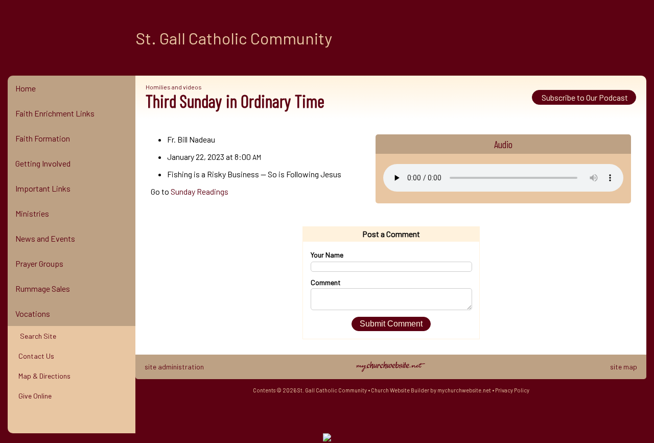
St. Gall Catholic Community (233, 38)
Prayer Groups (39, 263)
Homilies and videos (174, 86)
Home (25, 88)
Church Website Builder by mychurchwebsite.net (431, 390)
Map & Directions (43, 375)
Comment (326, 282)
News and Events (45, 238)
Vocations (32, 313)
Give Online (33, 395)
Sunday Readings (199, 191)
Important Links (43, 188)
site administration (174, 366)
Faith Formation (42, 138)
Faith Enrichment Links (55, 113)
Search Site (35, 336)
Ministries (32, 213)
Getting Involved (43, 163)
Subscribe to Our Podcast (584, 97)
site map (623, 366)
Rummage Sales (42, 288)
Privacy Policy (512, 390)
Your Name (327, 254)
